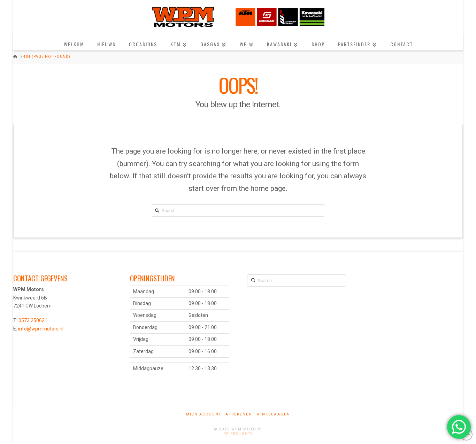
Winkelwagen (273, 414)
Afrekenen (238, 414)
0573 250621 (32, 320)
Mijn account (203, 414)
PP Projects (238, 434)
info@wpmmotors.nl (40, 329)
